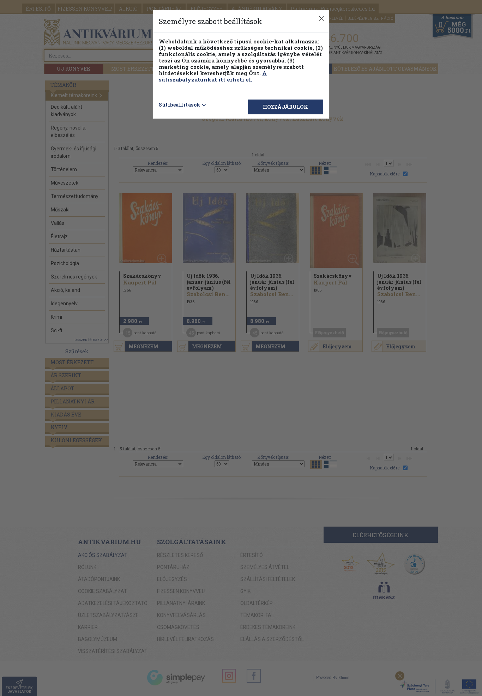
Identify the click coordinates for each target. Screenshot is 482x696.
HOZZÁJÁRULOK (285, 106)
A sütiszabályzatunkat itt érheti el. (213, 76)
